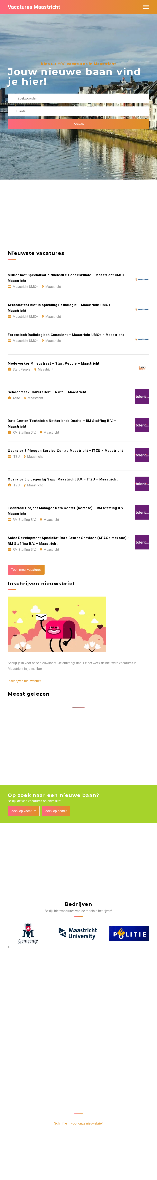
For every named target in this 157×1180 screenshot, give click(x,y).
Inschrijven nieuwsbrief (24, 681)
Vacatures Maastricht (34, 7)
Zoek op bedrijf (56, 811)
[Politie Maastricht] (129, 933)
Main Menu (146, 7)
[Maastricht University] (78, 934)
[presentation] (8, 947)
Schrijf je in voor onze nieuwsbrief (78, 1123)
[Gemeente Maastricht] (28, 934)
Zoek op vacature (23, 811)
